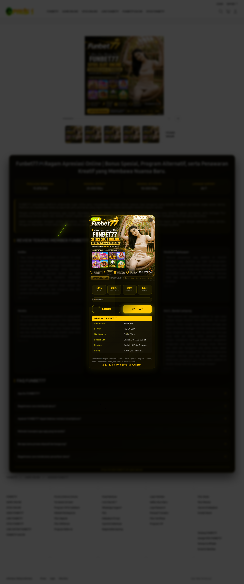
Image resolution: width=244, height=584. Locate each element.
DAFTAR (137, 309)
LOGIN (106, 309)
